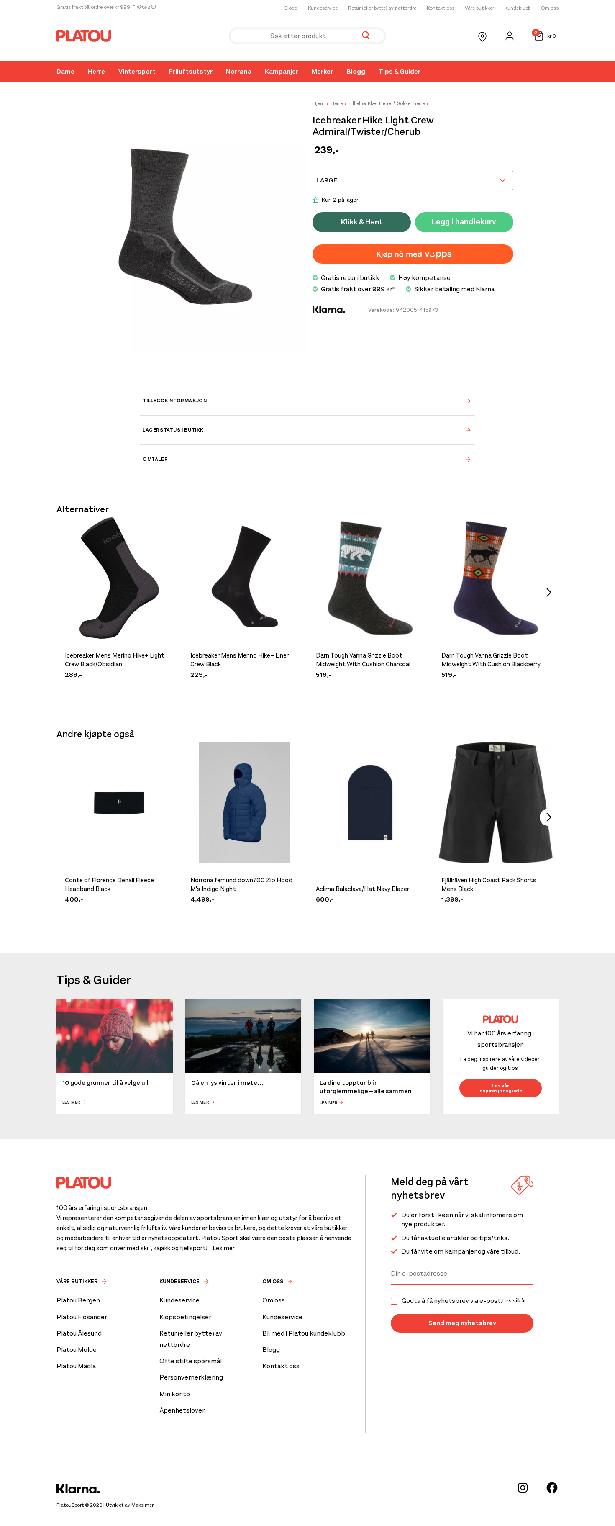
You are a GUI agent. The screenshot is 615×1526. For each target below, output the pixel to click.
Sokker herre (411, 103)
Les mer (71, 1102)
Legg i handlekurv (464, 221)
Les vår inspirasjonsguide (500, 1088)
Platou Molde (76, 1349)
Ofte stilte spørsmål (190, 1360)
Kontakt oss (440, 8)
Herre (96, 71)
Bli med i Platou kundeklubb (303, 1333)
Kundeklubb (517, 8)
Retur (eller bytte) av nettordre (382, 8)
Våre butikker (479, 8)
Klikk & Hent (362, 222)
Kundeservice (323, 8)
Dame (65, 71)
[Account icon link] (509, 36)
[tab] (307, 400)
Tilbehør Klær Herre (369, 103)
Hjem (319, 103)
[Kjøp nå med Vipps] (413, 254)
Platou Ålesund (79, 1333)
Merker (322, 71)
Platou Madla (76, 1366)
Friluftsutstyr (191, 71)
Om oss (550, 8)
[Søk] (365, 36)
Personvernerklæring (191, 1377)
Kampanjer (281, 71)
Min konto (174, 1394)
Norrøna (238, 71)
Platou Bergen (78, 1300)
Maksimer (142, 1505)
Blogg (290, 8)
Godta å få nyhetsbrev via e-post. (464, 1301)
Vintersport (137, 71)
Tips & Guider (399, 71)
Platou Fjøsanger (81, 1317)
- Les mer (222, 1248)
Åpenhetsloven (182, 1410)
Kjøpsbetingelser (185, 1317)
